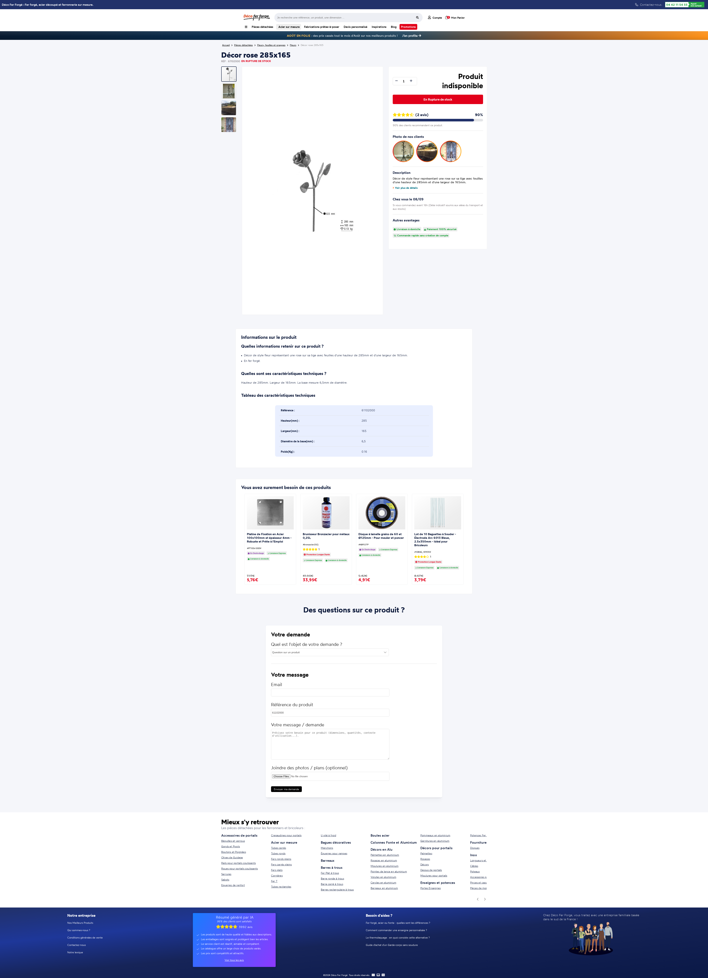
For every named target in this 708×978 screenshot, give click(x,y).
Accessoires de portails (239, 835)
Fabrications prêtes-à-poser (321, 27)
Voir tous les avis (234, 960)
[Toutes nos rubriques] (246, 27)
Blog (394, 27)
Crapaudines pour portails (286, 835)
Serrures (226, 874)
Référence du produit (292, 704)
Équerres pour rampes (334, 853)
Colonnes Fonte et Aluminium (394, 842)
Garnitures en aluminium (435, 840)
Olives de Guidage (232, 857)
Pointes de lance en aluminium (389, 871)
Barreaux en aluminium (384, 888)
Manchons (327, 847)
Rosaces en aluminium (384, 860)
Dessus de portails (431, 870)
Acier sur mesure (289, 27)
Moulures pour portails (433, 875)
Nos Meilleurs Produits (80, 922)
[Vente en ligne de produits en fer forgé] (256, 17)
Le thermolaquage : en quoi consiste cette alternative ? (398, 937)
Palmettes (426, 853)
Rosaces (425, 858)
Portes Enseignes (430, 888)
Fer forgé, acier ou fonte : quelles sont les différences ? (398, 922)
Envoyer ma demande (286, 789)
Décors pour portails (436, 848)
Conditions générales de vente (85, 937)
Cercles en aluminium (383, 882)
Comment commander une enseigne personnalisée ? (396, 930)
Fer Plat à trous (330, 872)
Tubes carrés (278, 847)
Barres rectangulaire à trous (337, 889)
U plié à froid (328, 835)
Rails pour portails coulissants (238, 863)
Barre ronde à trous (332, 878)
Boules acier (380, 835)
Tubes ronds (278, 853)
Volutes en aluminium (383, 877)
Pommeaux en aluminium (435, 835)
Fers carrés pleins (281, 864)
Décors (424, 864)
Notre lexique (75, 952)
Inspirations (379, 27)
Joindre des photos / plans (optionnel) (309, 767)
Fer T (274, 881)
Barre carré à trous (332, 884)
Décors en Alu (382, 849)
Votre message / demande (297, 724)
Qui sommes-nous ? (78, 930)
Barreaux (327, 860)
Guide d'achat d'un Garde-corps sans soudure (392, 944)
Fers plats (276, 870)
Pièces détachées (262, 27)
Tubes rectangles (281, 886)
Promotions (408, 27)
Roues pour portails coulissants (239, 868)
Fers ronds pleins (281, 858)
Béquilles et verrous (233, 840)
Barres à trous (331, 867)
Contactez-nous (76, 944)
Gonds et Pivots (230, 846)
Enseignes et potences (437, 883)
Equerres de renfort (233, 885)
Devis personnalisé (355, 27)
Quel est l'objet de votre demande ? (306, 644)
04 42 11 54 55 (677, 4)
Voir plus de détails (406, 188)
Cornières (277, 875)
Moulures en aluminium (384, 865)
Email (276, 684)
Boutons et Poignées (233, 851)
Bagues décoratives (336, 842)
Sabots (225, 879)
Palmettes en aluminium (385, 854)
